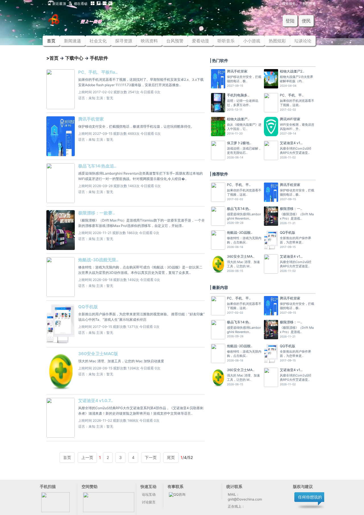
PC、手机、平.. (291, 95)
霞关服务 (289, 3)
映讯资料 (149, 41)
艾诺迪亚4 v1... (291, 143)
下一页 (151, 457)
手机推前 (309, 3)
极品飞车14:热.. (239, 208)
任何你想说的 (310, 497)
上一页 (87, 457)
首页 (51, 41)
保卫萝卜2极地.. (239, 143)
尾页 (171, 457)
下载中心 (74, 58)
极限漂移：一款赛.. (96, 213)
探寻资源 (123, 41)
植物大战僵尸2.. (292, 71)
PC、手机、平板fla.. (97, 72)
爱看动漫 (200, 41)
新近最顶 (59, 3)
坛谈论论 (302, 41)
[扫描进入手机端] (55, 511)
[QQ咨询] (177, 494)
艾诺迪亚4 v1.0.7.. (95, 400)
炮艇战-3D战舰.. (239, 232)
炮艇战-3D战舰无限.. (98, 259)
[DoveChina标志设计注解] (83, 23)
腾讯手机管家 (91, 119)
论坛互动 (149, 494)
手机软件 (99, 58)
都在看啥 (81, 3)
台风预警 (174, 41)
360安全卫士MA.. (240, 256)
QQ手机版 (88, 306)
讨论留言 (149, 502)
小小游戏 (251, 41)
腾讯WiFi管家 (290, 119)
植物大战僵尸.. (238, 119)
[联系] (108, 511)
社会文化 (98, 41)
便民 (306, 21)
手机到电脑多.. (238, 95)
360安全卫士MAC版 (98, 353)
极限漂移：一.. (291, 208)
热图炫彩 (277, 41)
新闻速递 (72, 41)
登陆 (290, 21)
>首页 (52, 58)
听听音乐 (226, 41)
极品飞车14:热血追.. (97, 166)
